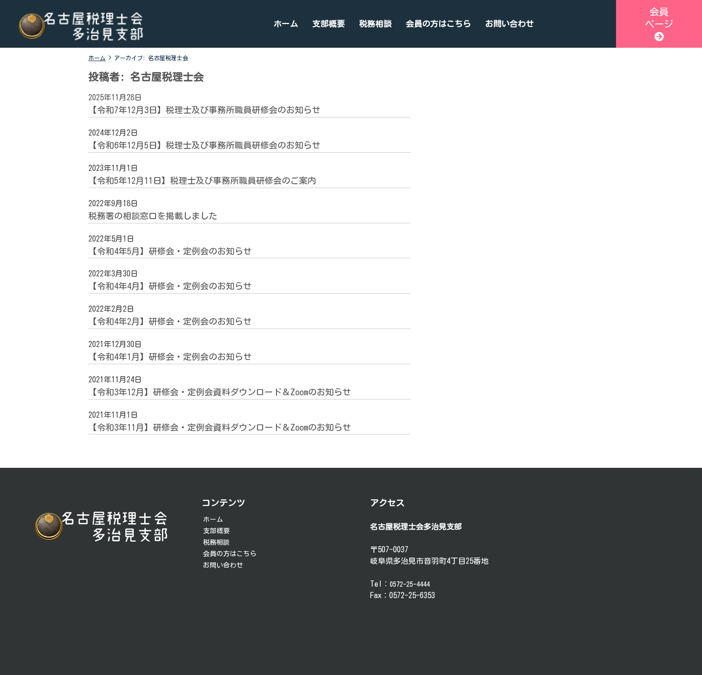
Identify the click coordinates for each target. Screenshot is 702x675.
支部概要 (328, 24)
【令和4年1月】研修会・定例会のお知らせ (170, 356)
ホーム (286, 24)
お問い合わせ (509, 24)
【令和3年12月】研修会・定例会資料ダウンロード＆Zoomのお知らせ (219, 392)
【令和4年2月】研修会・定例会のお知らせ (170, 321)
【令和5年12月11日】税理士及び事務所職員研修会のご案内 (202, 180)
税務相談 (375, 24)
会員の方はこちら (438, 24)
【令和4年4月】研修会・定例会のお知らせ (170, 286)
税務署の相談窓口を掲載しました (152, 215)
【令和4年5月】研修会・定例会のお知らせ (170, 251)
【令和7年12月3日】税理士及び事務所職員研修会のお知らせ (204, 109)
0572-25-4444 (410, 584)
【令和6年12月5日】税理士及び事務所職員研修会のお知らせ (204, 145)
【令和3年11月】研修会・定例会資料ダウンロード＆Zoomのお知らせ (219, 427)
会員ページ (659, 18)
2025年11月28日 (115, 97)
